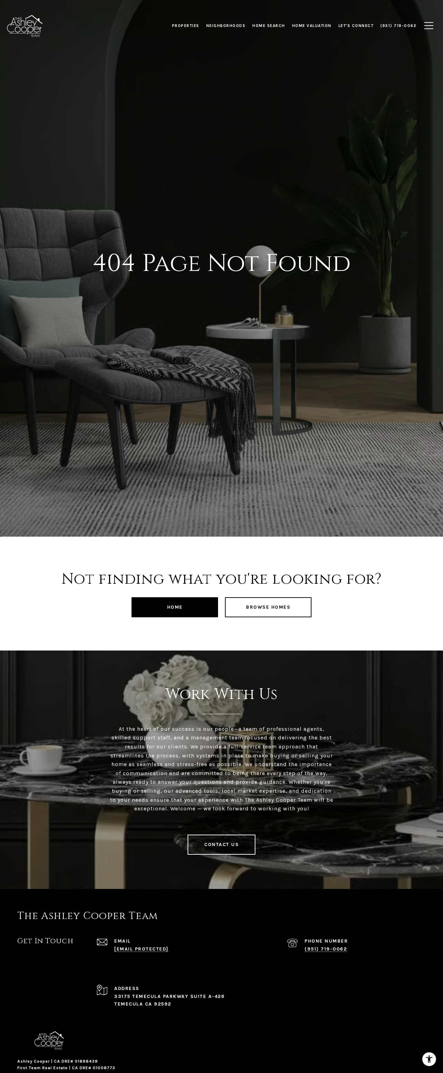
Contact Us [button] (221, 844)
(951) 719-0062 (326, 949)
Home (175, 607)
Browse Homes (268, 607)
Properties (185, 25)
